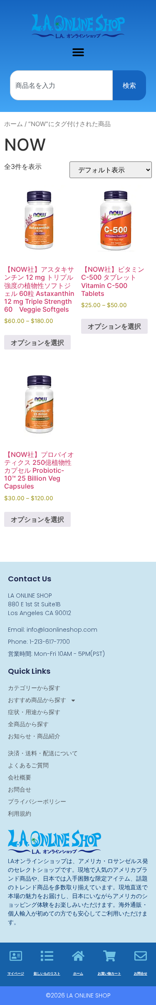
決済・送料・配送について (43, 753)
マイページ (15, 973)
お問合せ (19, 789)
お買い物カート (109, 973)
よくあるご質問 (28, 765)
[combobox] (61, 85)
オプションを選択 (37, 342)
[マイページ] (16, 956)
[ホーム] (78, 956)
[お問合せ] (140, 956)
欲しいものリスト (47, 973)
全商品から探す (28, 724)
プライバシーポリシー (37, 801)
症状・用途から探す (34, 712)
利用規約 (19, 813)
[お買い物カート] (109, 956)
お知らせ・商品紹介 (34, 736)
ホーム (13, 124)
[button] (78, 51)
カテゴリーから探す (34, 688)
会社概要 (19, 777)
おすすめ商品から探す (37, 700)
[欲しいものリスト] (47, 956)
